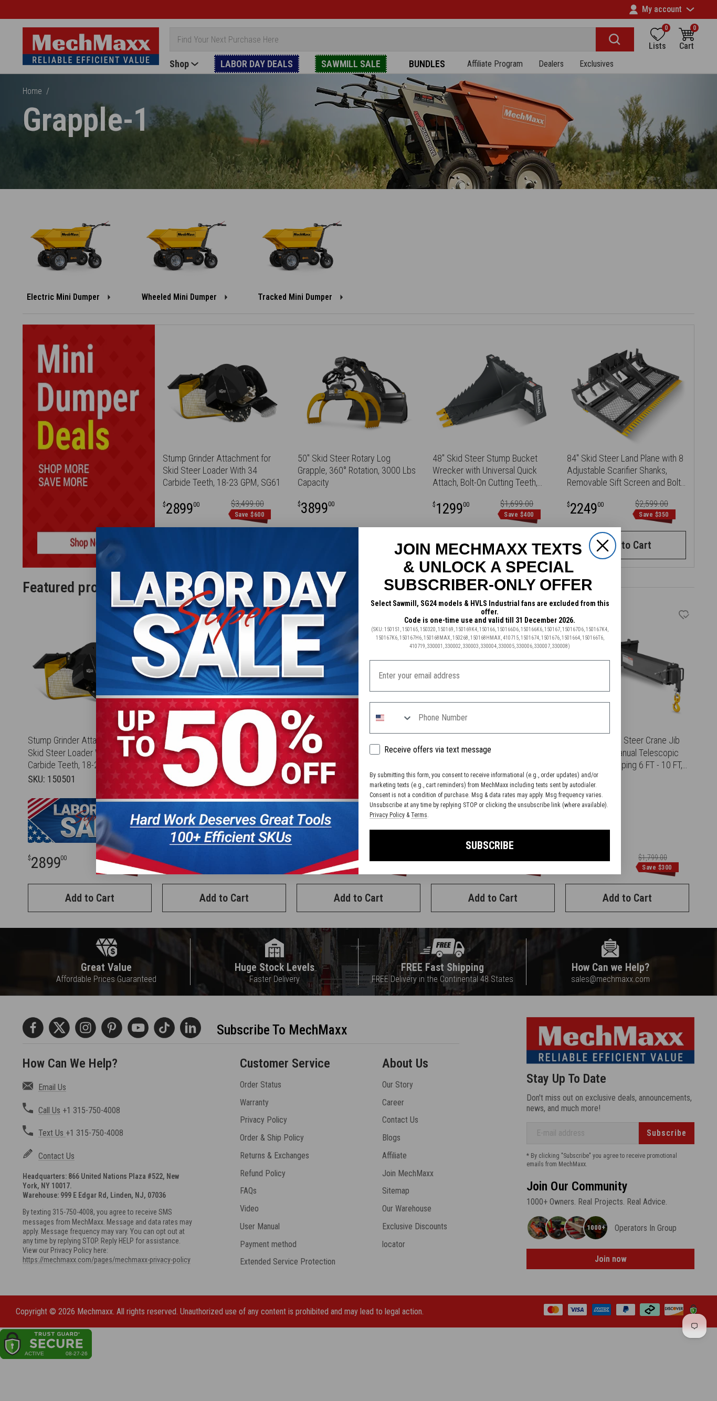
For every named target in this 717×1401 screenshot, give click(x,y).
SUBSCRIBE (490, 845)
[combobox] (391, 718)
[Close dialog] (602, 545)
